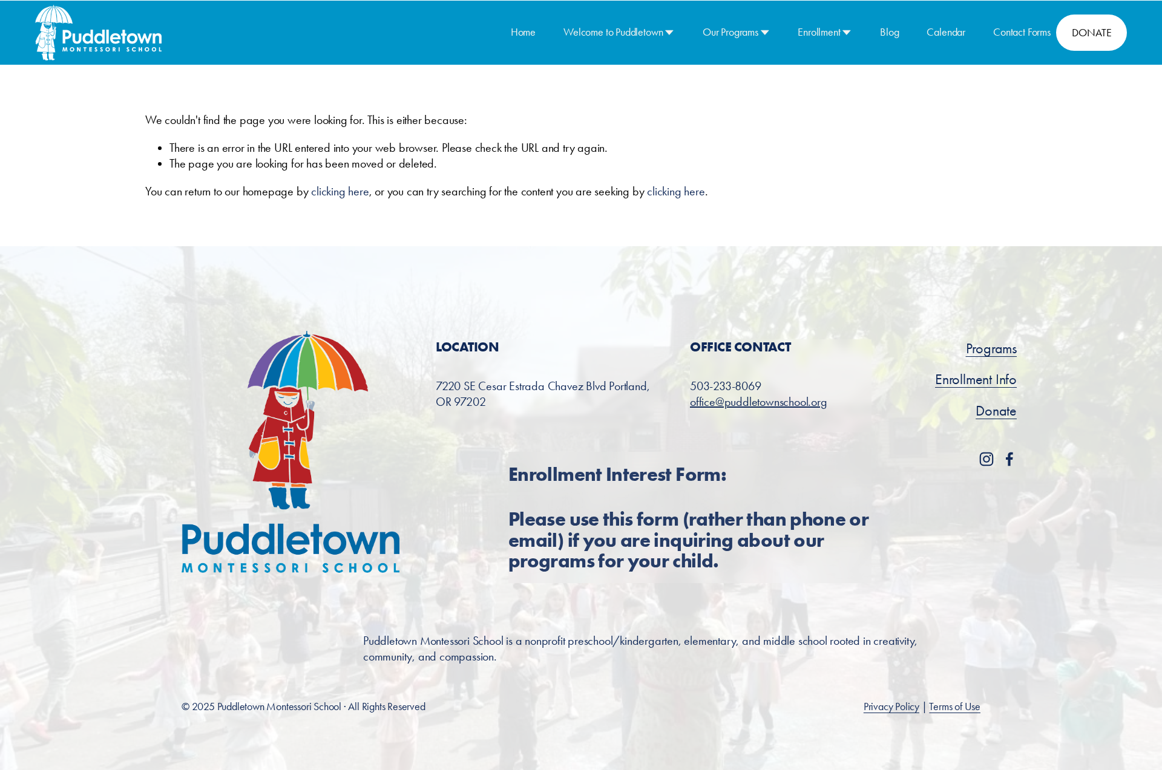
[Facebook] (1009, 459)
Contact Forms (1022, 32)
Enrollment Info (976, 379)
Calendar (946, 32)
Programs (991, 348)
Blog (889, 32)
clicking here (340, 191)
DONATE (1091, 33)
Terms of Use (954, 706)
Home (523, 32)
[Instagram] (986, 459)
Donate (996, 410)
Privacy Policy (891, 706)
